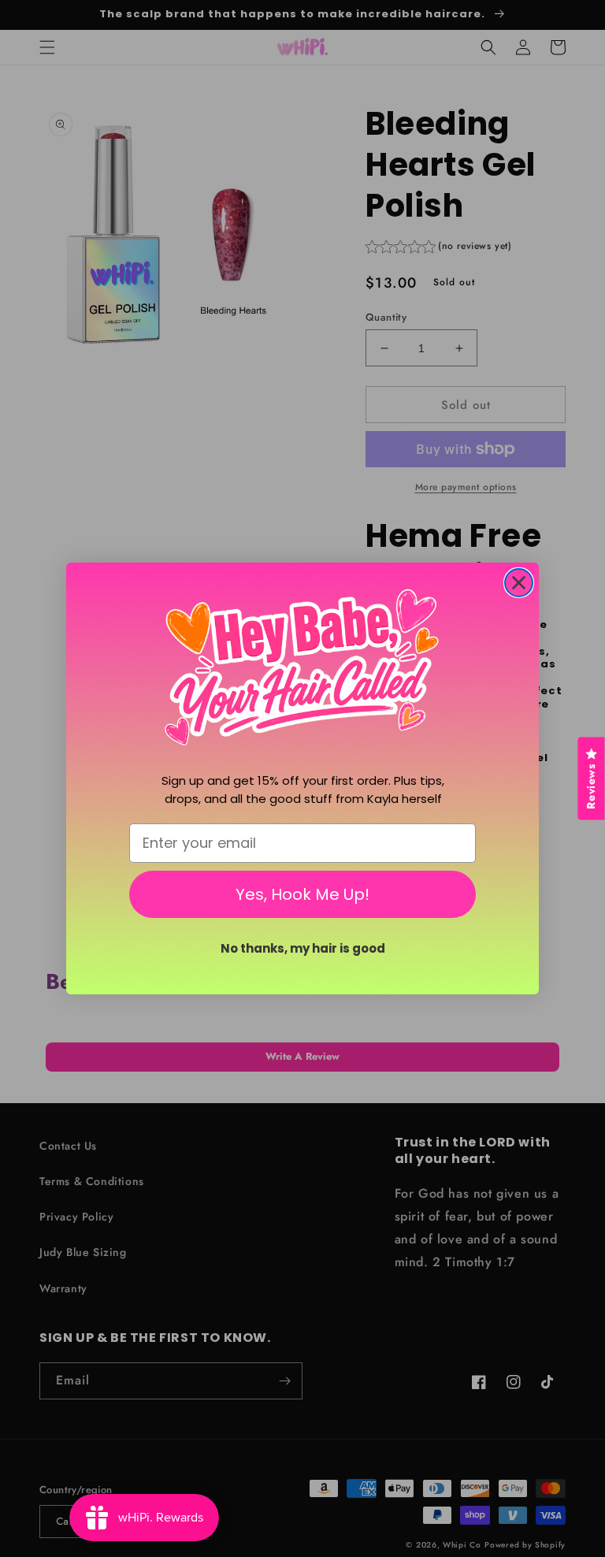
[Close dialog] (519, 582)
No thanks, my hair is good (303, 948)
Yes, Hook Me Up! (302, 894)
